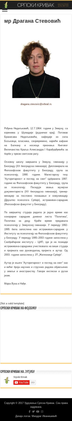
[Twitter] (33, 411)
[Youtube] (38, 411)
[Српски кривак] (36, 5)
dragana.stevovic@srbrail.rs (36, 104)
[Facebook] (29, 411)
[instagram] (42, 411)
